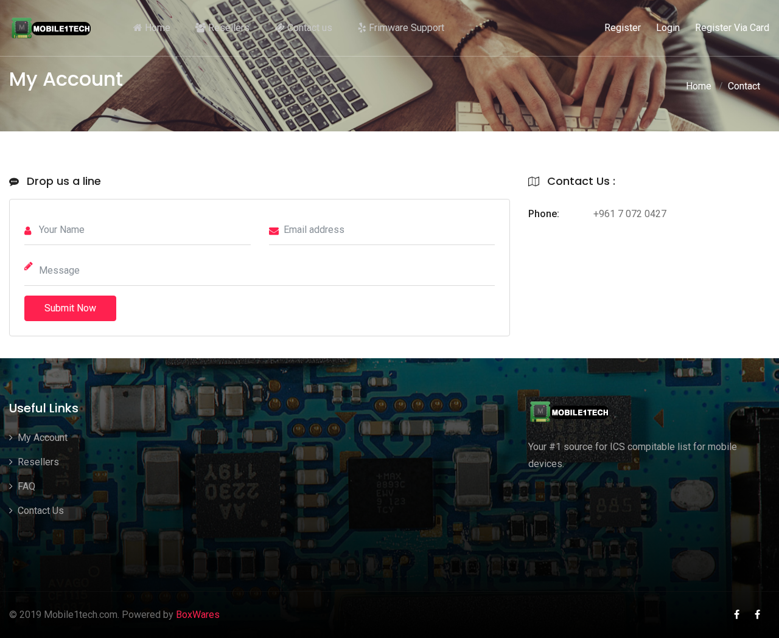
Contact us (308, 27)
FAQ (25, 486)
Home (156, 27)
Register (622, 27)
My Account (41, 437)
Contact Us (39, 510)
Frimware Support (405, 27)
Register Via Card (732, 27)
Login (668, 27)
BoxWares (198, 614)
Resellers (228, 27)
